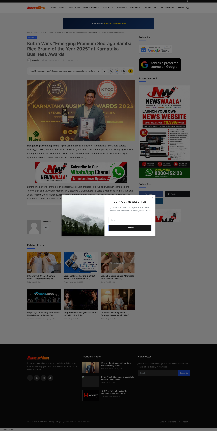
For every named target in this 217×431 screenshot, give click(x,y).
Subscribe (130, 228)
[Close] (153, 198)
